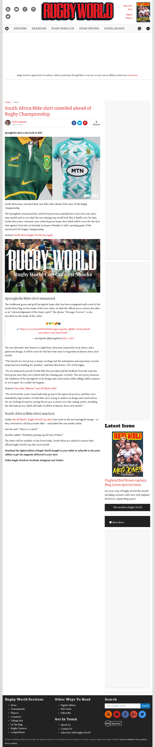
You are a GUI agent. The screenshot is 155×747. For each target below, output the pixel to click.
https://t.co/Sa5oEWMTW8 (34, 329)
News (16, 102)
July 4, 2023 (68, 338)
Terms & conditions (126, 739)
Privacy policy (141, 739)
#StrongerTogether (58, 329)
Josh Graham (19, 121)
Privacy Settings (11, 743)
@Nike (72, 329)
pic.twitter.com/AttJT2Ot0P (53, 332)
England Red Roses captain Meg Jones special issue (126, 482)
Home (8, 102)
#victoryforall (83, 329)
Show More (118, 522)
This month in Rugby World (127, 507)
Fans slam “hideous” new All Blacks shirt (35, 388)
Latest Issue (120, 426)
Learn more (133, 75)
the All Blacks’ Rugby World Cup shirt (32, 419)
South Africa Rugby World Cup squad (33, 235)
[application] (52, 266)
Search (145, 706)
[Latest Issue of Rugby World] (143, 12)
